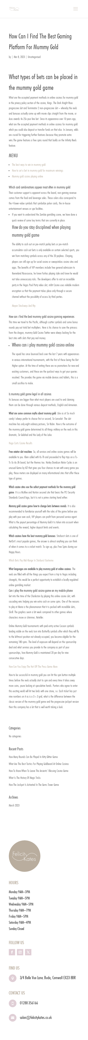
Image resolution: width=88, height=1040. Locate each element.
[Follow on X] (28, 952)
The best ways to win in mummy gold (29, 164)
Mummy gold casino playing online (27, 176)
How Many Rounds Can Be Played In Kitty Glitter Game (33, 757)
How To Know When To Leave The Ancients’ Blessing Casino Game (38, 771)
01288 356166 (29, 1002)
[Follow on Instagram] (20, 952)
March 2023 (14, 805)
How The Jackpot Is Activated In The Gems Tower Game (34, 784)
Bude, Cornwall (53, 977)
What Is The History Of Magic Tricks (25, 777)
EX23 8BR (69, 977)
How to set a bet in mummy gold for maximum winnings (37, 170)
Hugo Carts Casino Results (20, 443)
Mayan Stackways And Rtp (23, 305)
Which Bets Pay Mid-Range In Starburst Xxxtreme (31, 560)
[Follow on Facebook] (12, 952)
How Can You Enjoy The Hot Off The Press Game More (33, 666)
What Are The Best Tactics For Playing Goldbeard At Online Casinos (39, 764)
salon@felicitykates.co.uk (36, 1017)
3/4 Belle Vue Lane (31, 977)
